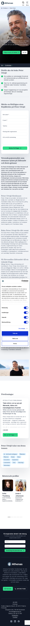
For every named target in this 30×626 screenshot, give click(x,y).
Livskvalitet (7, 462)
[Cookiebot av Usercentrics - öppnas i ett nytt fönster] (21, 281)
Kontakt (8, 589)
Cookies (15, 617)
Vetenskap (7, 465)
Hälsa (18, 457)
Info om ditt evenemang (9, 137)
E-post (5, 120)
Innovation (7, 459)
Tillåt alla (15, 333)
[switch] (26, 312)
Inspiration (15, 459)
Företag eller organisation (10, 131)
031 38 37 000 (21, 589)
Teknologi (20, 462)
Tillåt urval (15, 338)
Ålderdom (22, 454)
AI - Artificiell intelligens (10, 454)
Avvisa (15, 343)
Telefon (5, 126)
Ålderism (6, 457)
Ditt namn (6, 114)
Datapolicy (15, 615)
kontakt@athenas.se (15, 611)
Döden (13, 457)
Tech (14, 462)
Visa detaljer (22, 328)
